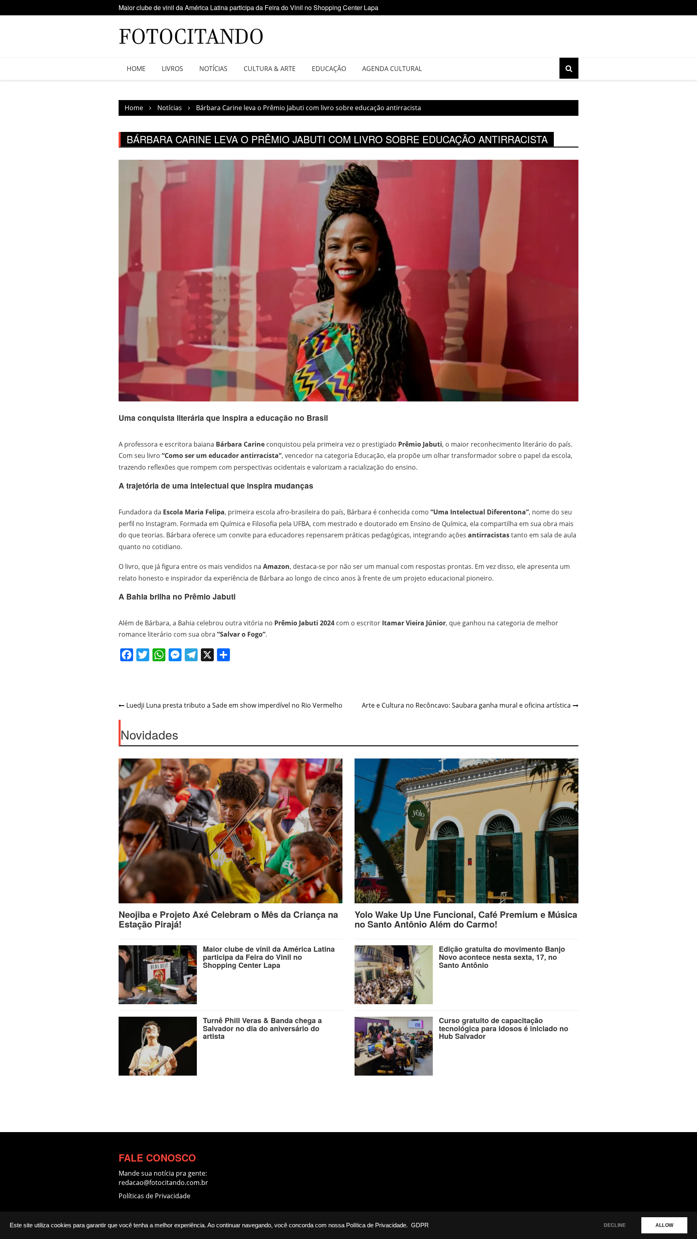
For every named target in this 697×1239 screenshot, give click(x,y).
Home (136, 68)
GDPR (420, 1225)
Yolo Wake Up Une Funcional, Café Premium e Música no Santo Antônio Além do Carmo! (466, 919)
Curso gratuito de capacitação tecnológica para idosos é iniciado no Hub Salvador (503, 1028)
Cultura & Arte (270, 68)
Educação (329, 68)
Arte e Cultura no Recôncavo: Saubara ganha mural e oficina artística (466, 705)
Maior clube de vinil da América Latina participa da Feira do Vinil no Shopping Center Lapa (248, 7)
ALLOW (664, 1225)
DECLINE (615, 1225)
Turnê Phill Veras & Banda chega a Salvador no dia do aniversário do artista (262, 1028)
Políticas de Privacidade (154, 1195)
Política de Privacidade (376, 1225)
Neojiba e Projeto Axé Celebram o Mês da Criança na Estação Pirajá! (228, 919)
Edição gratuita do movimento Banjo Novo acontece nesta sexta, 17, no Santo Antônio (502, 957)
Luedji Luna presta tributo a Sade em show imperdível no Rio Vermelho (234, 705)
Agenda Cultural (392, 68)
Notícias (213, 68)
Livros (172, 68)
